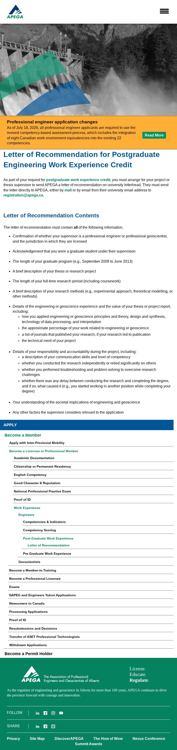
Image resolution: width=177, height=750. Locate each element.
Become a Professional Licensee (35, 578)
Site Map (37, 739)
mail (68, 190)
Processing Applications (28, 612)
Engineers (26, 515)
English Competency (30, 475)
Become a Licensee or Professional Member (43, 451)
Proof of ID (22, 499)
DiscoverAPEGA (69, 739)
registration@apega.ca (23, 195)
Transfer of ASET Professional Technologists (44, 637)
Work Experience (27, 508)
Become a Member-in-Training (32, 570)
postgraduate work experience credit (78, 180)
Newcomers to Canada (26, 603)
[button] (164, 11)
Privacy (13, 739)
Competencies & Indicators (44, 522)
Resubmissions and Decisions (33, 628)
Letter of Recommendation (49, 545)
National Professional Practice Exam (42, 491)
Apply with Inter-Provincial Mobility (37, 443)
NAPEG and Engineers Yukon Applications (42, 595)
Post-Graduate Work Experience (48, 538)
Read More (155, 136)
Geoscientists (29, 562)
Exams (14, 587)
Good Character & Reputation (37, 483)
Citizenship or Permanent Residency (42, 466)
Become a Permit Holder (29, 653)
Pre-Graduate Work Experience (47, 553)
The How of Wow (108, 739)
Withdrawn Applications (28, 645)
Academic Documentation (34, 458)
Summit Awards (88, 744)
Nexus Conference (149, 739)
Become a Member (23, 435)
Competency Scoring (39, 530)
